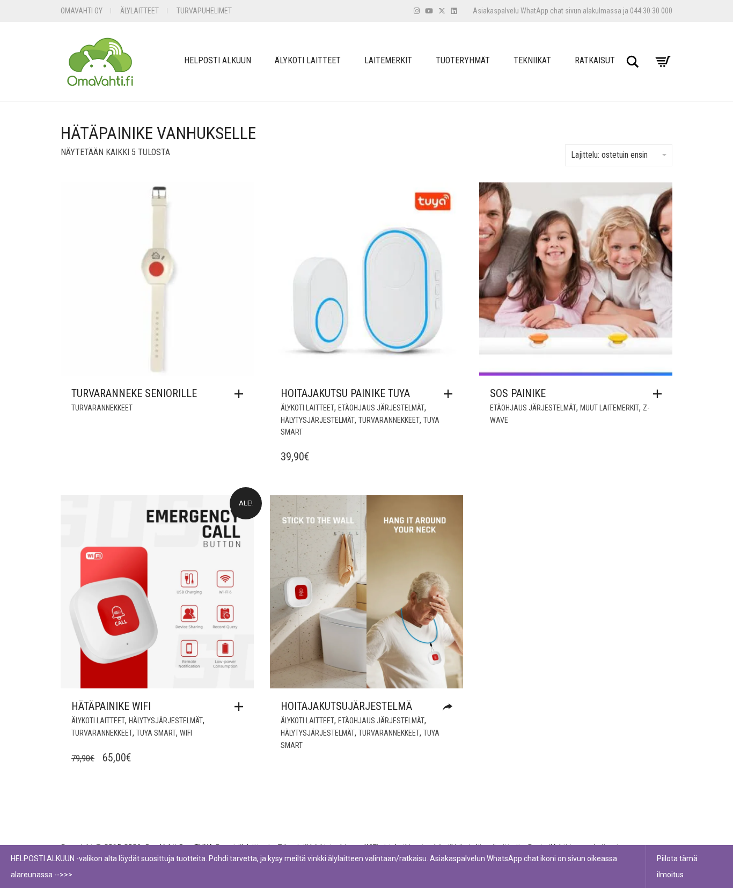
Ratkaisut (595, 60)
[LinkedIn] (454, 11)
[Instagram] (417, 11)
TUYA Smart (156, 733)
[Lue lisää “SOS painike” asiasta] (660, 394)
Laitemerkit (388, 60)
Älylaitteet (139, 10)
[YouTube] (429, 11)
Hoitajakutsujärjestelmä (346, 706)
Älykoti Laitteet (308, 60)
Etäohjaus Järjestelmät (381, 407)
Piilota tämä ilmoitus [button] (677, 866)
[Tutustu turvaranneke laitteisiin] (450, 707)
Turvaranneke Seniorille (134, 393)
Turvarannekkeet (102, 407)
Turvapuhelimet (204, 10)
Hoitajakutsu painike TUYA (345, 393)
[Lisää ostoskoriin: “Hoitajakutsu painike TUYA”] (451, 394)
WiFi (186, 733)
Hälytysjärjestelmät (318, 420)
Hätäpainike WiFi (111, 706)
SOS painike (518, 393)
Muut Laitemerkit (609, 407)
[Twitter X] (441, 11)
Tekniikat (532, 60)
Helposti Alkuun (217, 60)
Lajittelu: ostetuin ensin (609, 155)
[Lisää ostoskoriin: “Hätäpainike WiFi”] (241, 706)
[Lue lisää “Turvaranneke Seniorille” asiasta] (241, 394)
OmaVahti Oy (81, 10)
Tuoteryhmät (463, 60)
